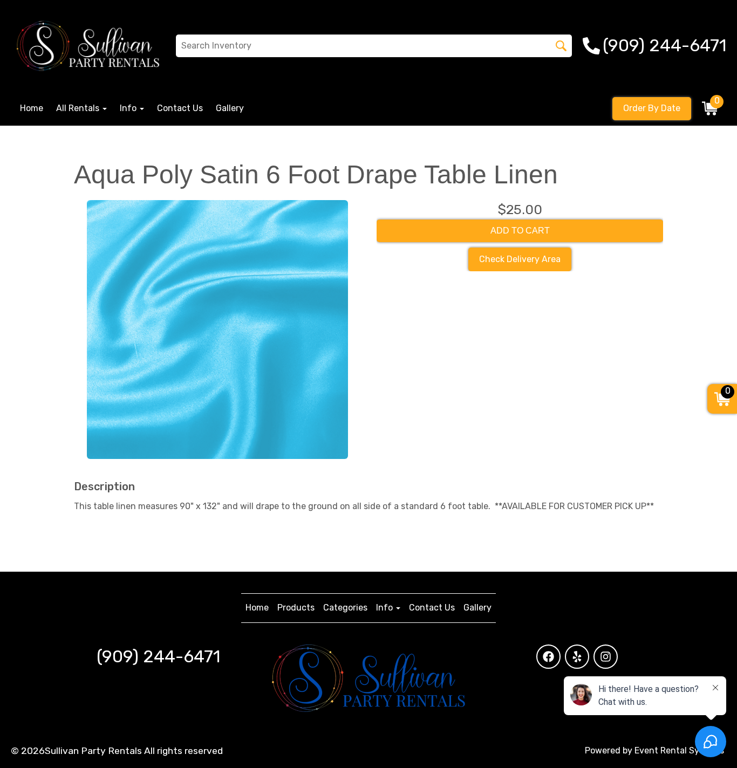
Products (296, 607)
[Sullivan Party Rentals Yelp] (577, 656)
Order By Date (651, 108)
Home (31, 108)
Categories (345, 607)
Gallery (230, 108)
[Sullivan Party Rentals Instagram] (605, 656)
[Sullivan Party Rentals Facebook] (548, 656)
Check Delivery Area (520, 259)
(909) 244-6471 (158, 656)
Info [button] (129, 108)
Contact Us (180, 108)
